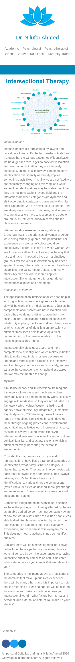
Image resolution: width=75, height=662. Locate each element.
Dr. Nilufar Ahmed (37, 38)
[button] (37, 70)
